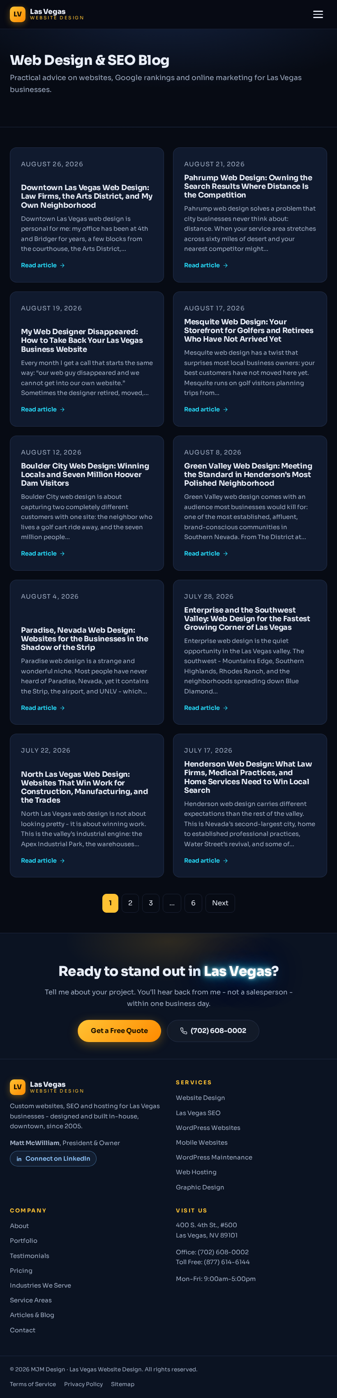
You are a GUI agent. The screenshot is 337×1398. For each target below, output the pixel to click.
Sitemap (122, 1384)
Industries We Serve (40, 1285)
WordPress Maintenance (214, 1157)
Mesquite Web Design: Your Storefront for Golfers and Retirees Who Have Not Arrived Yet (249, 330)
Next (220, 903)
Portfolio (23, 1240)
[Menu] (318, 14)
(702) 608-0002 (218, 1030)
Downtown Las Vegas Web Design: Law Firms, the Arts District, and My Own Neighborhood (86, 196)
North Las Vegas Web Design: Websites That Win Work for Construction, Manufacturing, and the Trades (84, 787)
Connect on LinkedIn (57, 1158)
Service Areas (31, 1300)
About (19, 1226)
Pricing (21, 1270)
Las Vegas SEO (198, 1113)
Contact (22, 1330)
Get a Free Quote (119, 1030)
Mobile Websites (202, 1142)
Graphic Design (200, 1187)
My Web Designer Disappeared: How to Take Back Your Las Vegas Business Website (82, 340)
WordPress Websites (208, 1128)
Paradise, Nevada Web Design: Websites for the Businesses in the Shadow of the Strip (84, 639)
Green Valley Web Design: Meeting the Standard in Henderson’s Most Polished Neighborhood (248, 474)
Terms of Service (33, 1384)
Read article (39, 265)
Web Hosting (196, 1172)
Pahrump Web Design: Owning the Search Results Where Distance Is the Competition (248, 186)
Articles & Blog (32, 1315)
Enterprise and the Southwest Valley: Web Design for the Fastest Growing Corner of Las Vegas (247, 619)
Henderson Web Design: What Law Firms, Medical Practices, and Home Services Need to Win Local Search (248, 777)
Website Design (200, 1098)
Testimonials (29, 1256)
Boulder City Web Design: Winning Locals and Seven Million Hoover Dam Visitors (85, 474)
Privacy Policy (83, 1384)
